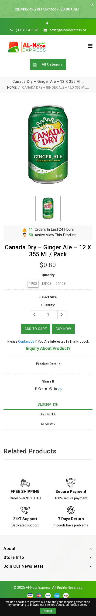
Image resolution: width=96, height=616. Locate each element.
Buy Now (63, 329)
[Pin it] (50, 389)
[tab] (48, 404)
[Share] (36, 389)
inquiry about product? (48, 348)
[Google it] (40, 389)
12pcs (46, 283)
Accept (48, 611)
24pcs (61, 283)
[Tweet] (46, 389)
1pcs (33, 283)
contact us (26, 341)
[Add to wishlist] (59, 390)
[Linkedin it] (55, 389)
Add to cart (35, 329)
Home (12, 87)
